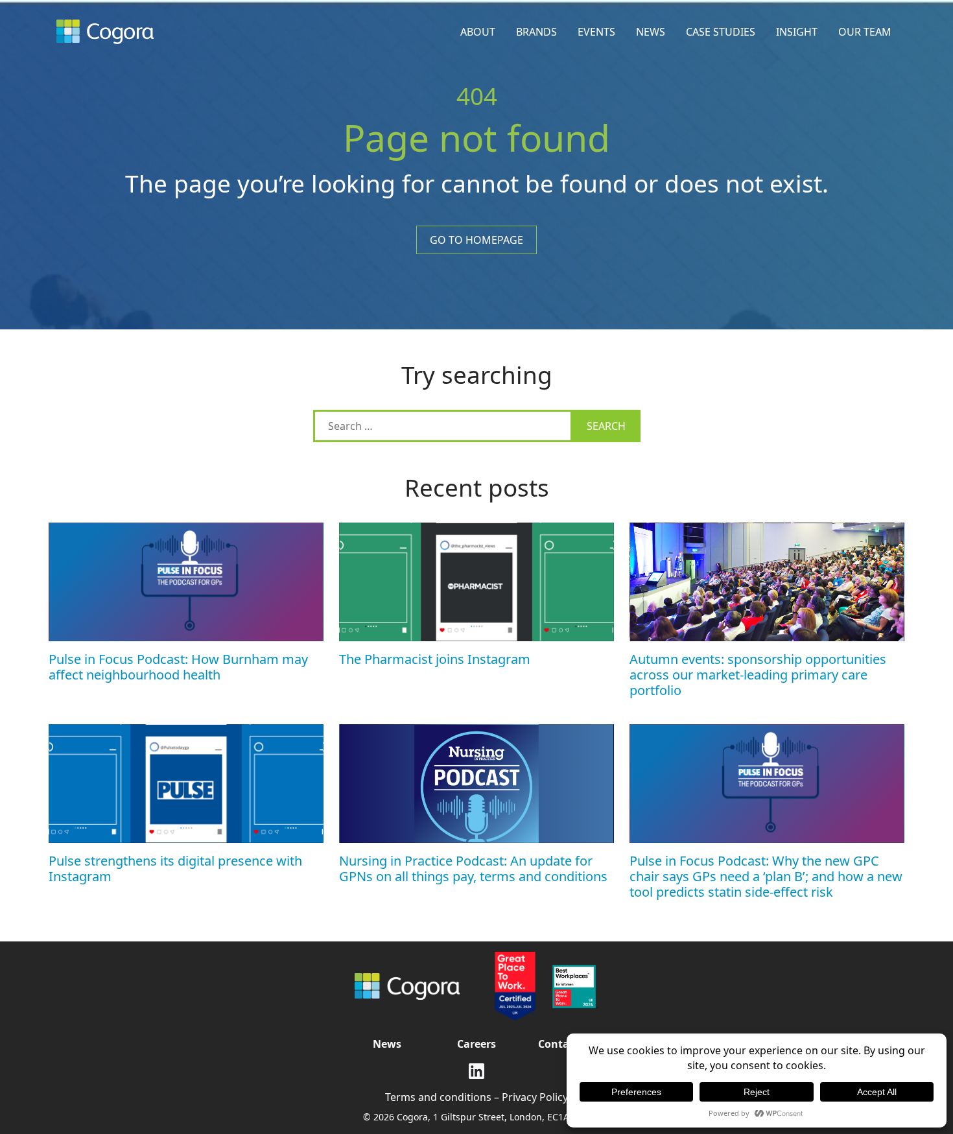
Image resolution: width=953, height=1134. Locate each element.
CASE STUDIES (720, 32)
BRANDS (536, 32)
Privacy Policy (535, 1097)
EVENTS (596, 32)
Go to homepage (476, 240)
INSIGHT (797, 32)
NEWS (650, 32)
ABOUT (477, 32)
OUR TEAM (864, 32)
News (387, 1044)
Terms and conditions (438, 1097)
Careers (476, 1044)
